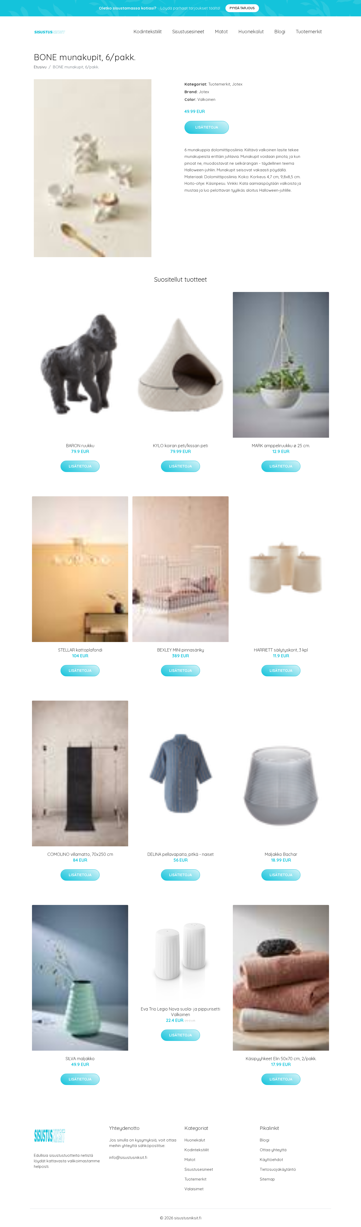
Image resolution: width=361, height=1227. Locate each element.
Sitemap (267, 1179)
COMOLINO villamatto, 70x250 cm (80, 854)
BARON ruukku (80, 445)
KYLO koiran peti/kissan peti (180, 445)
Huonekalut (251, 32)
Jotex (237, 84)
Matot (221, 32)
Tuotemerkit (309, 32)
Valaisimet (193, 1188)
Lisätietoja (206, 127)
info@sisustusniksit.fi (128, 1157)
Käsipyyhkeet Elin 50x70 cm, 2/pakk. (281, 1058)
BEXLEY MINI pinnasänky (180, 650)
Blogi (279, 32)
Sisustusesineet (188, 32)
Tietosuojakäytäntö (278, 1169)
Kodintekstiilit (147, 32)
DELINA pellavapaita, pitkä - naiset (180, 854)
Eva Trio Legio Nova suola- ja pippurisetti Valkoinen (180, 1011)
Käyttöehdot (271, 1159)
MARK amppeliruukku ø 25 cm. (281, 445)
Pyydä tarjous (242, 8)
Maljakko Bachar (281, 854)
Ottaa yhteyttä (273, 1149)
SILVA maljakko (80, 1058)
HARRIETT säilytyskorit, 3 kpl (281, 650)
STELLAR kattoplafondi (80, 650)
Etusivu (40, 66)
